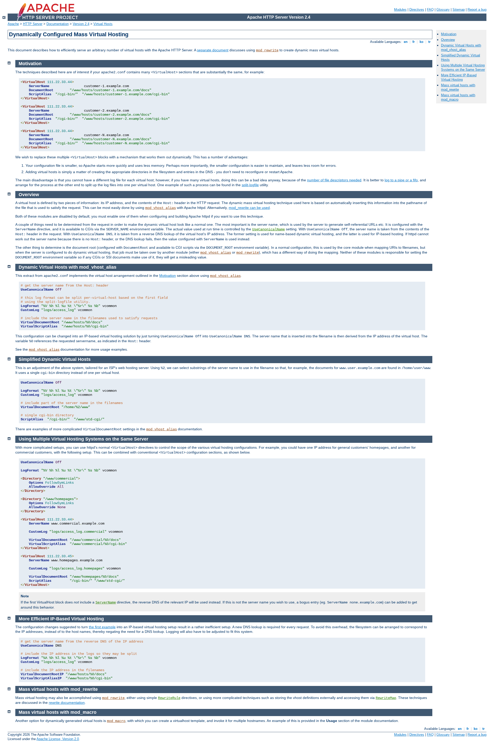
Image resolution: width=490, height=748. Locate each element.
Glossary (443, 9)
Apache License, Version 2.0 (57, 739)
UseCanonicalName (268, 229)
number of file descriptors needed (334, 180)
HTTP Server (32, 24)
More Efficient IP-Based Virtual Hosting (458, 77)
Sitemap (458, 9)
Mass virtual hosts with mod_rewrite (458, 87)
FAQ (430, 9)
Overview (448, 40)
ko (421, 42)
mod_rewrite (267, 50)
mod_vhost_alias (160, 208)
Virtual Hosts (103, 24)
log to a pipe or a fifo (401, 180)
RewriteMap (386, 698)
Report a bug (477, 9)
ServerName (105, 602)
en (406, 42)
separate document (212, 50)
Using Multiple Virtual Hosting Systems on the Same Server (463, 67)
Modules (400, 9)
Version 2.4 (81, 24)
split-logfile (250, 185)
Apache (13, 24)
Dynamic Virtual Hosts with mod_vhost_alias (461, 47)
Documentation (57, 24)
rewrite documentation (67, 702)
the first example (102, 627)
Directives (416, 9)
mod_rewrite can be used (249, 208)
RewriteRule (169, 698)
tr (429, 42)
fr (413, 42)
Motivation (167, 276)
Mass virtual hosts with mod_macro (458, 97)
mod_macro (116, 721)
